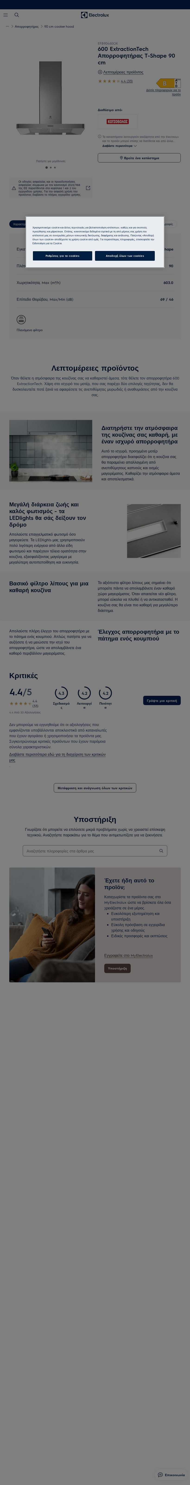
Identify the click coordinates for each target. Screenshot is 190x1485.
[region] (95, 242)
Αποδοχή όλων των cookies (125, 255)
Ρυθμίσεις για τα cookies (62, 255)
